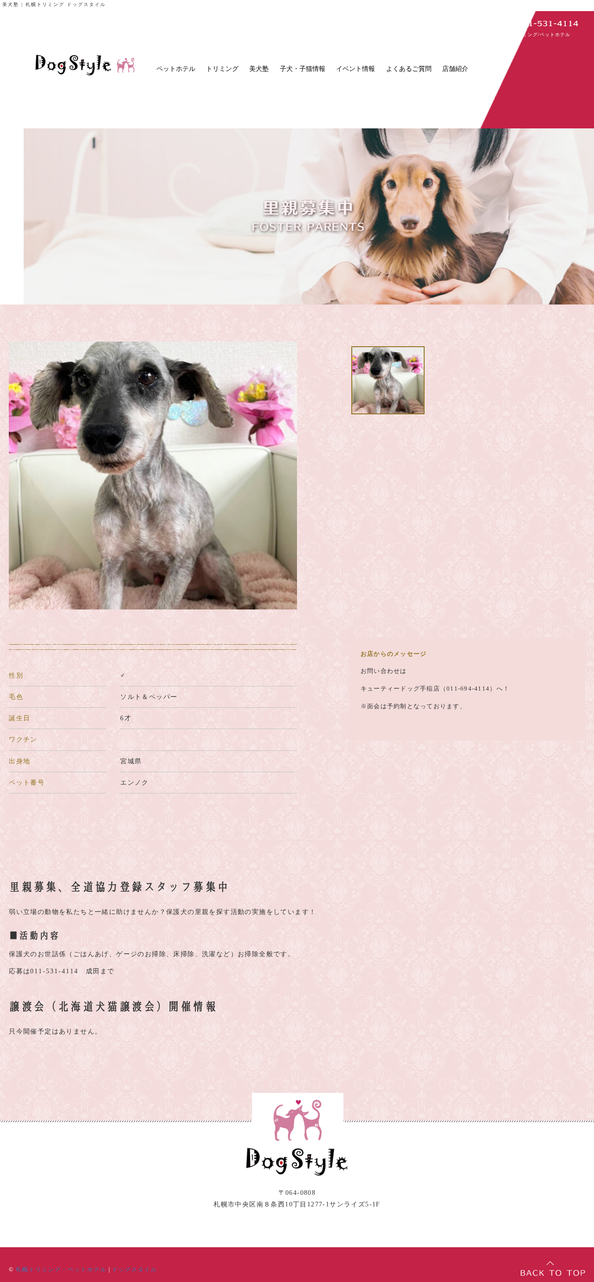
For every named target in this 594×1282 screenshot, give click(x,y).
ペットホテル (175, 68)
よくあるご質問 (409, 68)
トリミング (222, 68)
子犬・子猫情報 (302, 68)
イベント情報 (355, 68)
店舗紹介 (455, 68)
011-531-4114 (54, 971)
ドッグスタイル (134, 1269)
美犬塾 (259, 68)
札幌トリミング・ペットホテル (61, 1269)
